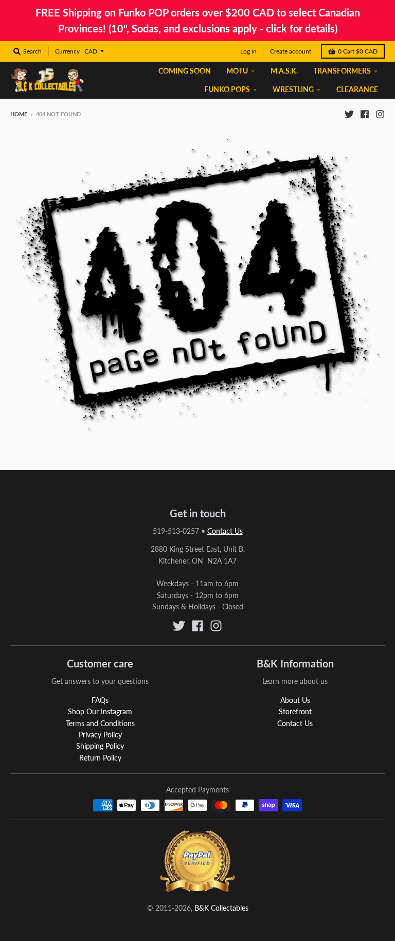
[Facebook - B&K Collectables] (364, 113)
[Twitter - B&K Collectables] (349, 113)
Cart (358, 51)
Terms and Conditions (100, 723)
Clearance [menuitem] (357, 89)
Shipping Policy (100, 745)
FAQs (100, 700)
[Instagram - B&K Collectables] (380, 113)
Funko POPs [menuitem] (227, 89)
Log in (248, 51)
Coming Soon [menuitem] (184, 70)
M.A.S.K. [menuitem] (284, 70)
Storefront (295, 711)
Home (18, 114)
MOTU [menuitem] (237, 70)
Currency (67, 51)
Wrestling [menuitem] (293, 89)
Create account (290, 51)
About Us (295, 700)
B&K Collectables (221, 907)
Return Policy (100, 757)
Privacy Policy (100, 734)
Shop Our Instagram (100, 711)
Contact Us (225, 531)
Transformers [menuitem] (342, 70)
